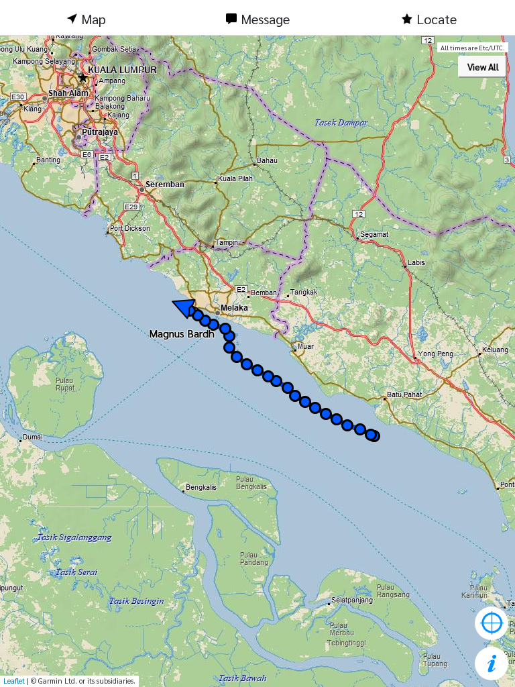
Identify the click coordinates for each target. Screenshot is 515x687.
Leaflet (14, 681)
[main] (257, 361)
